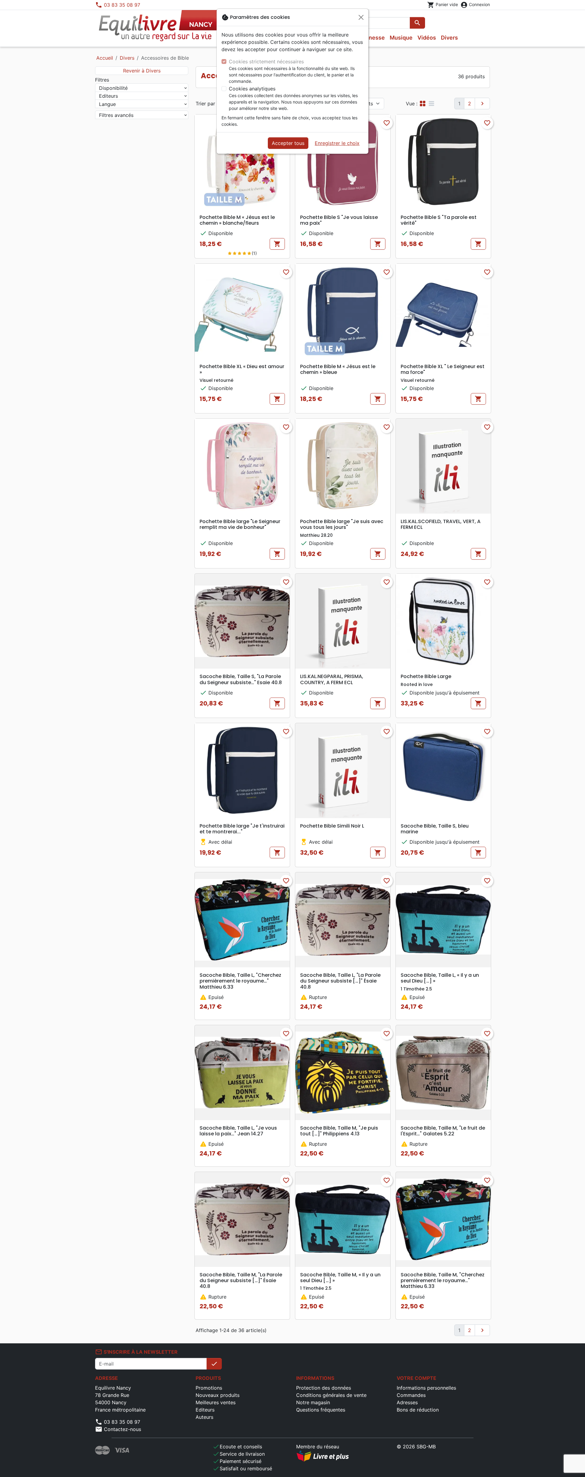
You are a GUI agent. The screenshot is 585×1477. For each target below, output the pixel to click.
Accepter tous (288, 143)
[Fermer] (361, 17)
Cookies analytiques (252, 89)
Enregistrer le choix (337, 143)
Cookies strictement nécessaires (266, 61)
